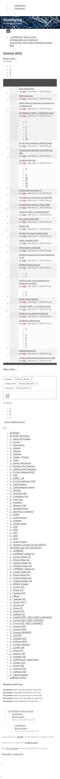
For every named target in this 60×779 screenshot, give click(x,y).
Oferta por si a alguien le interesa (33, 313)
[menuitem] (6, 754)
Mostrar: (9, 379)
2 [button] (10, 69)
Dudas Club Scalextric (28, 299)
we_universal (12, 748)
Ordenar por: (11, 384)
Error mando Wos (26, 89)
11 (26, 180)
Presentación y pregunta (29, 248)
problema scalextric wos (29, 321)
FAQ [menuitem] (8, 31)
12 (26, 183)
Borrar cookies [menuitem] (18, 717)
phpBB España (31, 743)
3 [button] (10, 72)
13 (26, 186)
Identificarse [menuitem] (20, 5)
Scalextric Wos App (27, 160)
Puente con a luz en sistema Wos (33, 233)
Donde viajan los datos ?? (30, 190)
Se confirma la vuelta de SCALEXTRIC (36, 197)
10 (26, 139)
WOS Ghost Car (26, 96)
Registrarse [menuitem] (20, 8)
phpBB (20, 737)
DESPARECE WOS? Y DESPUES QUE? (36, 113)
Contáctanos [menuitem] (17, 714)
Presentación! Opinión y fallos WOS (34, 205)
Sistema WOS (12, 53)
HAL (24, 92)
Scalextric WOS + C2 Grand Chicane (35, 306)
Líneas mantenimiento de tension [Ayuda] (37, 358)
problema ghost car (27, 351)
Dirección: (10, 388)
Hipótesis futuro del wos (29, 265)
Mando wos (24, 226)
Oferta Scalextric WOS (28, 240)
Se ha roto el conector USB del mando (35, 143)
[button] (10, 75)
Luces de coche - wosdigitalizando (34, 212)
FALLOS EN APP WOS (29, 219)
